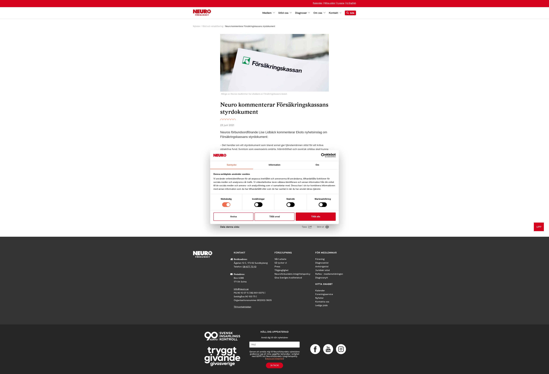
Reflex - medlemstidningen (329, 274)
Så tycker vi (280, 262)
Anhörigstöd (321, 266)
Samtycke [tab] (232, 165)
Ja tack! (274, 365)
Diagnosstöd (321, 262)
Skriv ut (320, 227)
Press (277, 266)
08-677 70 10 (249, 266)
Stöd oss (283, 13)
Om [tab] (317, 165)
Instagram (341, 349)
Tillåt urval (274, 216)
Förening (320, 259)
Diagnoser (301, 13)
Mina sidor (329, 3)
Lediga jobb (321, 305)
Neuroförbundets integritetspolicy (292, 274)
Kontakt (334, 13)
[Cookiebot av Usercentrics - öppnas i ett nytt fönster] (323, 155)
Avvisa (233, 216)
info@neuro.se (241, 289)
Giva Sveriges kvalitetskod (288, 277)
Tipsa (304, 227)
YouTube (328, 349)
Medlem (267, 13)
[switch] (258, 204)
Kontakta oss (322, 301)
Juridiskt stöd (322, 270)
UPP (538, 226)
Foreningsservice (324, 294)
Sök (352, 12)
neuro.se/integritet (274, 358)
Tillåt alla (315, 216)
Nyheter (196, 26)
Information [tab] (274, 165)
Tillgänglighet (281, 270)
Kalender (317, 3)
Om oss (318, 13)
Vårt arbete (280, 259)
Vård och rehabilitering (212, 26)
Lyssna (340, 3)
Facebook (315, 349)
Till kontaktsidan (242, 306)
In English (351, 3)
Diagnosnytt (321, 277)
